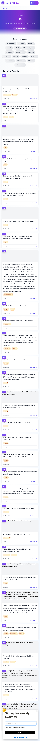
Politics (31, 60)
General (21, 43)
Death (8, 48)
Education (20, 60)
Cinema (33, 56)
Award (15, 56)
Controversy (20, 65)
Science (6, 56)
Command (9, 60)
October (5, 8)
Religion (9, 52)
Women (31, 52)
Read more (32, 98)
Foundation (11, 43)
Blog (27, 3)
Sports (24, 56)
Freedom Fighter (28, 48)
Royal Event (20, 52)
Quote (30, 43)
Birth (17, 48)
